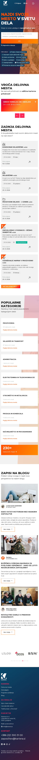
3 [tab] (14, 660)
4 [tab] (16, 660)
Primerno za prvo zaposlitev (13, 65)
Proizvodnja (20, 60)
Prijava (18, 3)
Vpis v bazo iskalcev (19, 52)
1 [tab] (11, 660)
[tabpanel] (6, 653)
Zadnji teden (8, 62)
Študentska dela (23, 62)
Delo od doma (9, 57)
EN (26, 3)
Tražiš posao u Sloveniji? (9, 709)
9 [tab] (24, 660)
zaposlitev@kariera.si (13, 738)
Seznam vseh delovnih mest (13, 54)
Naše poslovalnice (7, 724)
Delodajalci (5, 690)
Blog (2, 695)
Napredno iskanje (8, 45)
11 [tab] (27, 660)
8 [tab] (22, 660)
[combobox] (19, 36)
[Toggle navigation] (33, 3)
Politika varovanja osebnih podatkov (12, 751)
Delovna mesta (6, 687)
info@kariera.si (8, 726)
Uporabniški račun (7, 706)
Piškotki (27, 751)
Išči (19, 41)
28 (21, 752)
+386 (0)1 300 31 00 (12, 735)
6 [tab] (19, 660)
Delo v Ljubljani (8, 60)
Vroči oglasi (22, 57)
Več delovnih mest (10, 286)
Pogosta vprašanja (7, 693)
